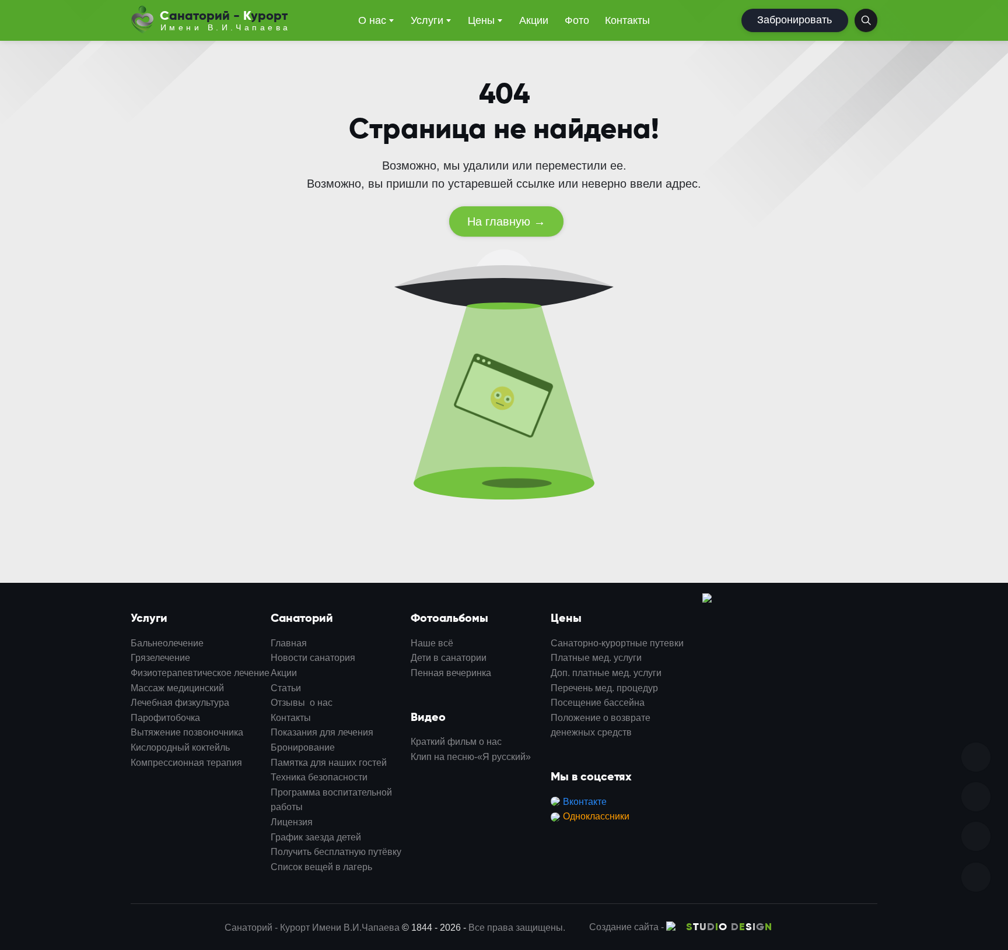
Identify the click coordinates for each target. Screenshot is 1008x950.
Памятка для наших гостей (329, 763)
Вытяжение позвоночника (187, 732)
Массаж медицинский (177, 688)
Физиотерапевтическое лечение (200, 673)
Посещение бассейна (598, 703)
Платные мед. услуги (596, 658)
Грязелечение (160, 658)
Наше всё (432, 643)
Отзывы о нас (301, 703)
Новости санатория (313, 658)
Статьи (286, 688)
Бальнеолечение (167, 643)
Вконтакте (585, 802)
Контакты (627, 20)
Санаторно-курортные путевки (617, 643)
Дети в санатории (449, 658)
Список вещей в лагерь (321, 867)
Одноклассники (596, 816)
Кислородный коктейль (180, 747)
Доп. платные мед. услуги (606, 673)
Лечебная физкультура (180, 703)
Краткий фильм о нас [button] (456, 742)
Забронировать (794, 20)
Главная (289, 643)
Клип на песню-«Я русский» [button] (471, 757)
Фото (577, 20)
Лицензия (292, 822)
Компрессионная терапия (186, 763)
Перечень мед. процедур (604, 688)
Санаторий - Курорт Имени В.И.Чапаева (312, 928)
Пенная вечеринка (451, 673)
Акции (533, 20)
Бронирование (303, 747)
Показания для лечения (322, 732)
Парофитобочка (165, 718)
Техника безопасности (319, 777)
